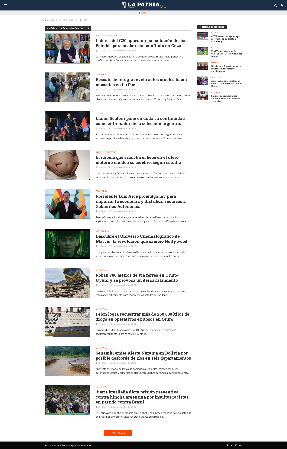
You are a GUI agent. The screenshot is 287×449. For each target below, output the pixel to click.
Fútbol (100, 113)
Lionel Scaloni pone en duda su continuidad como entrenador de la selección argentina (140, 121)
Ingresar (144, 12)
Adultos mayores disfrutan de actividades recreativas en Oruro (226, 83)
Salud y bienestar (106, 152)
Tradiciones (217, 77)
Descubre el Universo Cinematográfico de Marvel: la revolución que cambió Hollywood (141, 239)
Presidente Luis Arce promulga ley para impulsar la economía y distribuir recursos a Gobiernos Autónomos (141, 201)
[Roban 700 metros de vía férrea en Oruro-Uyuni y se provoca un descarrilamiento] (67, 283)
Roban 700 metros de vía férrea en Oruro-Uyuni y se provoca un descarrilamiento (137, 278)
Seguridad (102, 387)
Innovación (102, 231)
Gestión (215, 62)
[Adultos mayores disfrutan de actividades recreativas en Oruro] (202, 81)
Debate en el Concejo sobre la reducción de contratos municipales (226, 68)
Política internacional (109, 35)
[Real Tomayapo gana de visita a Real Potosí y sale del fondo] (202, 51)
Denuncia (101, 74)
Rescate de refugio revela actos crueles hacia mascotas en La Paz (141, 82)
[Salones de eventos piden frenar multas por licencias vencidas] (202, 95)
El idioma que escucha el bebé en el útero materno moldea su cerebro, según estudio (138, 160)
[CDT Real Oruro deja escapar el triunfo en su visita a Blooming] (202, 36)
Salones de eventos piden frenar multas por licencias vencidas (225, 98)
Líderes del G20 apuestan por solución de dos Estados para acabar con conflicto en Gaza (141, 43)
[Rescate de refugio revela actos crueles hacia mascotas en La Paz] (67, 87)
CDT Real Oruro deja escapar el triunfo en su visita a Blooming (226, 39)
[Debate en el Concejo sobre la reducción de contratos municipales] (202, 66)
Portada (46, 20)
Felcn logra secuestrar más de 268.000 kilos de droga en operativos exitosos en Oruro (142, 317)
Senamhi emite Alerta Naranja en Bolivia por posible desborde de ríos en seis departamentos (143, 355)
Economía (101, 191)
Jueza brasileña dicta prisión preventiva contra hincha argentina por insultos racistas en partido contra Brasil (142, 397)
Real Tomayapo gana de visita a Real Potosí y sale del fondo (226, 53)
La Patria (102, 50)
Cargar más (118, 432)
